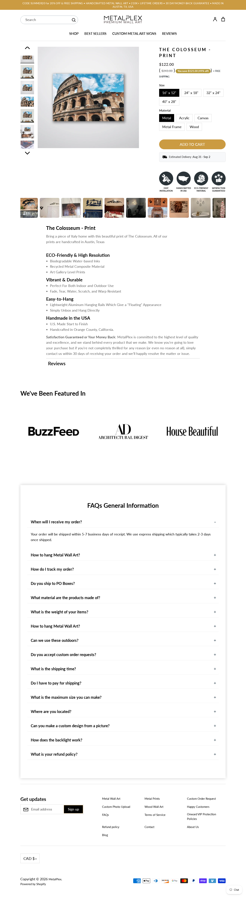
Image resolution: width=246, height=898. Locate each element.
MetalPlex (55, 879)
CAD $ (29, 858)
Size (162, 85)
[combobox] (45, 20)
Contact (149, 827)
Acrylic (184, 118)
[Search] (73, 20)
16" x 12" (169, 93)
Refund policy (110, 827)
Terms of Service (155, 814)
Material (165, 110)
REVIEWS (169, 33)
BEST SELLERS (95, 33)
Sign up (73, 809)
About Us (193, 827)
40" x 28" (169, 101)
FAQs (105, 814)
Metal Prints (152, 798)
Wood (194, 127)
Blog (105, 835)
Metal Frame (172, 127)
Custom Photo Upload (116, 806)
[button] (18, 438)
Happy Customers (198, 806)
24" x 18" (191, 93)
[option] (27, 56)
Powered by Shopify (33, 884)
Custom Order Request (201, 798)
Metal (166, 118)
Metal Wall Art (111, 798)
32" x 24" (213, 93)
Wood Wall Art (154, 806)
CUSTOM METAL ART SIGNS (134, 33)
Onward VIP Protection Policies (201, 816)
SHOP (74, 33)
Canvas (203, 118)
